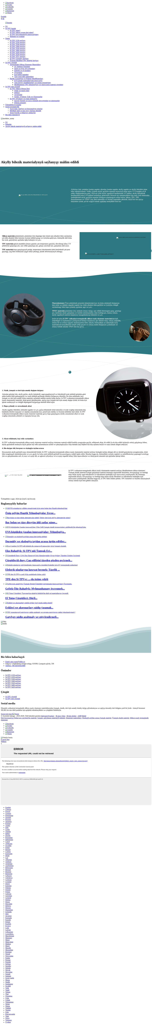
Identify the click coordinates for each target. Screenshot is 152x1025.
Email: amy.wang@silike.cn (15, 662)
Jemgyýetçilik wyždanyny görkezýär (23, 113)
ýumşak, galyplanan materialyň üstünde (51, 718)
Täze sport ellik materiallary (24, 77)
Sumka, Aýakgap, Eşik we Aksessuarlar (28, 97)
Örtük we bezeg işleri (21, 91)
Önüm (7, 38)
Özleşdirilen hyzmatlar (13, 105)
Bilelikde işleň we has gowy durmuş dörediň (25, 111)
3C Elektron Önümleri (22, 67)
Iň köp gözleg (71, 716)
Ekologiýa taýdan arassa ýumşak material (96, 718)
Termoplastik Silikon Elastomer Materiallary (25, 65)
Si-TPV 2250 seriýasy (17, 42)
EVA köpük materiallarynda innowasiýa (28, 81)
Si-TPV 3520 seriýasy (17, 54)
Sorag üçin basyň (7, 714)
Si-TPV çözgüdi (11, 63)
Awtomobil (18, 95)
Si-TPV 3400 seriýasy (17, 50)
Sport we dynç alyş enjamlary (24, 69)
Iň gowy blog (60, 716)
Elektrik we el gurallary (22, 71)
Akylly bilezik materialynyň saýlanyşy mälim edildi (23, 126)
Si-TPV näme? (15, 30)
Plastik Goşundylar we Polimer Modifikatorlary (26, 79)
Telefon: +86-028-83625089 (15, 666)
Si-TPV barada (10, 28)
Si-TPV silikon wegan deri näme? (22, 32)
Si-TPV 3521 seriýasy (17, 57)
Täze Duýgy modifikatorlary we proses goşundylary (32, 83)
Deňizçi (17, 93)
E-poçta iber (5, 740)
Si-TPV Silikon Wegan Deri (20, 89)
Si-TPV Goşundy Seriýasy (19, 59)
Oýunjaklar (18, 73)
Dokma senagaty (20, 103)
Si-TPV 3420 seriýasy (17, 52)
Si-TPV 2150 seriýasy (17, 40)
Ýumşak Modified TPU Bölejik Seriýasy (24, 61)
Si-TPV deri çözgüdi (12, 87)
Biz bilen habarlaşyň (12, 115)
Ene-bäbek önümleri (21, 75)
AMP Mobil (82, 716)
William (3, 742)
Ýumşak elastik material (120, 718)
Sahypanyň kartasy (47, 716)
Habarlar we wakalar (17, 36)
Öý (6, 26)
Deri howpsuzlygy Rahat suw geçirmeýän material (18, 718)
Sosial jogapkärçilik (12, 107)
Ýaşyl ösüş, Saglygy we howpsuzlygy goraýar (26, 109)
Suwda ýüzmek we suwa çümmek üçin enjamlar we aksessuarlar (37, 101)
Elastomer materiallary (73, 718)
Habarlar (8, 124)
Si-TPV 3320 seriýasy (17, 48)
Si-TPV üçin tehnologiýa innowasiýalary (24, 34)
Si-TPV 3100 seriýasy (17, 44)
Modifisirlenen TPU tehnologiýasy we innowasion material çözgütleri (38, 85)
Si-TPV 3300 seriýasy (17, 46)
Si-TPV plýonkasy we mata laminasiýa (23, 99)
